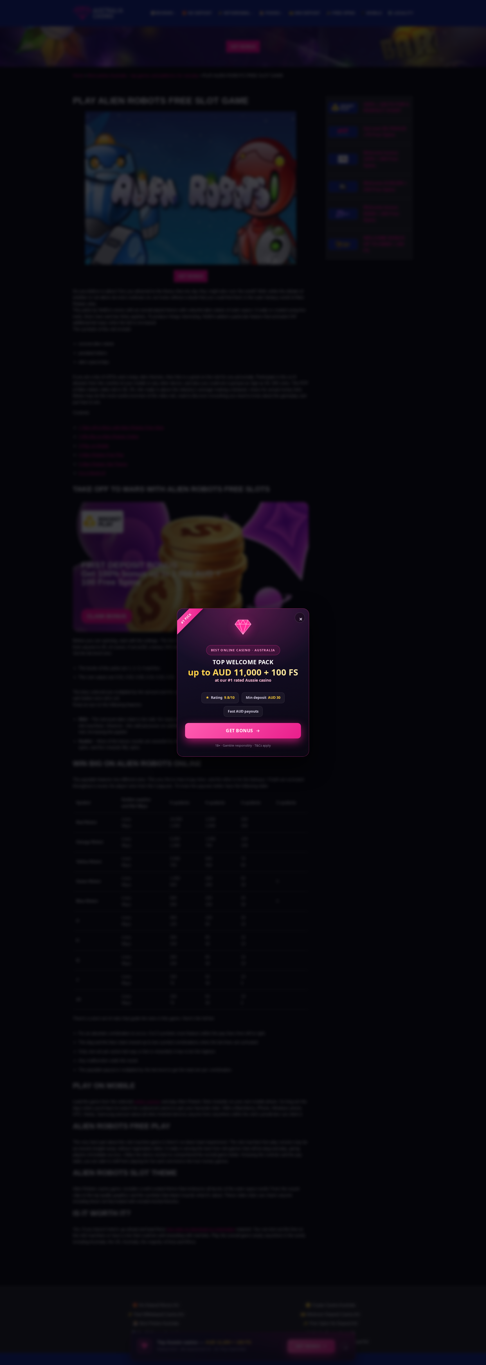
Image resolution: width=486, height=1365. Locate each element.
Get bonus (239, 730)
